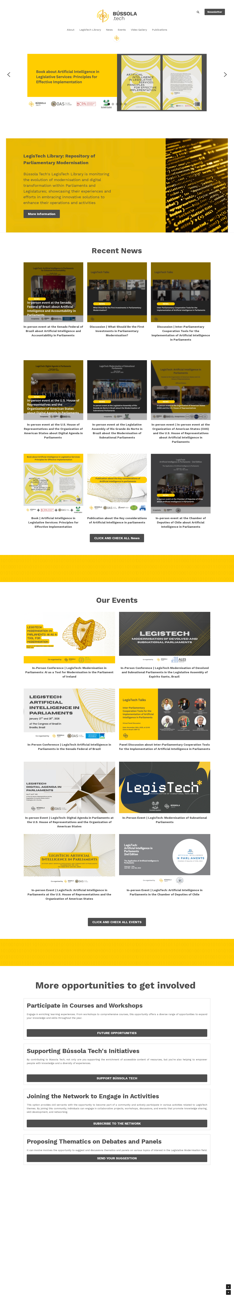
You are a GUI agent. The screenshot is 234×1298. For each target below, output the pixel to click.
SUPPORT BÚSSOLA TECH (117, 1078)
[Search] (198, 12)
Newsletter (214, 11)
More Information (41, 214)
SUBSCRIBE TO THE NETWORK (117, 1123)
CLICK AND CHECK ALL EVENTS (117, 922)
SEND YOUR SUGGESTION (117, 1158)
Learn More (36, 1285)
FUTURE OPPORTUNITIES (117, 1033)
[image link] (117, 15)
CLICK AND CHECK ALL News (117, 538)
